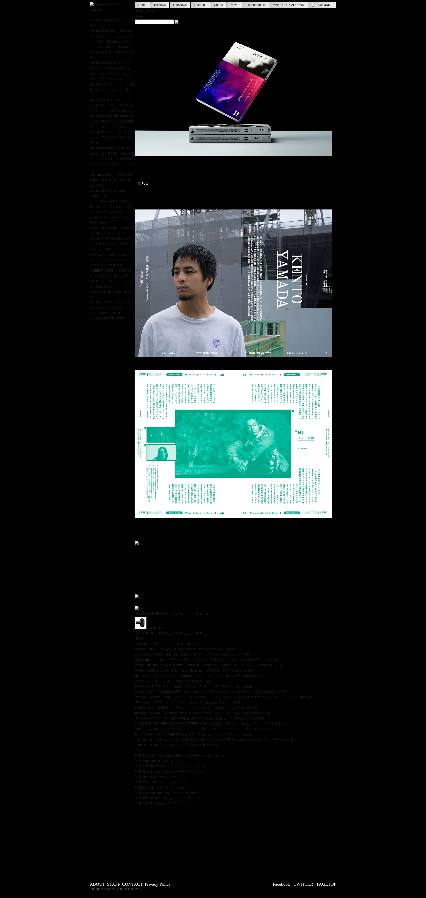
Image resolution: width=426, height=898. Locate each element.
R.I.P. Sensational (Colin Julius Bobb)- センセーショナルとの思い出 (180, 755)
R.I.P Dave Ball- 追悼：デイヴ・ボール (160, 782)
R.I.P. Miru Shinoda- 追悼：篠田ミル (158, 761)
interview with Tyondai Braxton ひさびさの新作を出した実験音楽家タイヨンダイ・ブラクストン (112, 121)
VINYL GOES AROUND (288, 5)
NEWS (139, 638)
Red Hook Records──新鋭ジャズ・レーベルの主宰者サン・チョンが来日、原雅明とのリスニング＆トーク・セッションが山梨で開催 (224, 697)
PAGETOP (326, 884)
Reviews (160, 5)
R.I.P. (138, 750)
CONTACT (132, 884)
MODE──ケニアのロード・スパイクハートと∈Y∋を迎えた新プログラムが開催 (188, 702)
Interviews (180, 5)
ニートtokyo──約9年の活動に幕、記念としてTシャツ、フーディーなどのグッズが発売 (192, 654)
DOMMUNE (324, 5)
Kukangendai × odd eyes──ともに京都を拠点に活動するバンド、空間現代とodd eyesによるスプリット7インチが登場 (214, 739)
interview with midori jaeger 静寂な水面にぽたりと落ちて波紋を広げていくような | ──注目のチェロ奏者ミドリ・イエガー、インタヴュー (112, 158)
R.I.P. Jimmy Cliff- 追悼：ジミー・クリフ (161, 776)
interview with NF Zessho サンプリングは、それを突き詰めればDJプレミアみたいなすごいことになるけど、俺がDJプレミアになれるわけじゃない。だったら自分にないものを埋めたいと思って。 (112, 79)
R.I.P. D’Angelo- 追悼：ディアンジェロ (160, 787)
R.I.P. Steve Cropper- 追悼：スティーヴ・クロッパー (170, 771)
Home (142, 5)
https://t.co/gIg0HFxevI (149, 613)
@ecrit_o (201, 633)
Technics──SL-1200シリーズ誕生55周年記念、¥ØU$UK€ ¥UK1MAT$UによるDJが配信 (193, 686)
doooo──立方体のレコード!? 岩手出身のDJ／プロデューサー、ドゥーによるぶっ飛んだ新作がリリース (205, 729)
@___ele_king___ (177, 613)
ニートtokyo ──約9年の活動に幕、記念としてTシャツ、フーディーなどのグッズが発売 (111, 207)
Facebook (281, 884)
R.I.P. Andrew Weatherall (106, 265)
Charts (218, 5)
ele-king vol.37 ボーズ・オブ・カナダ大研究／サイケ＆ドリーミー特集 (112, 137)
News (234, 5)
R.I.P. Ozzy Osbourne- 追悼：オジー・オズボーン (167, 792)
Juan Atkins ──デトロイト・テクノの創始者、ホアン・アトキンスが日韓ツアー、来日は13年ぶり (112, 106)
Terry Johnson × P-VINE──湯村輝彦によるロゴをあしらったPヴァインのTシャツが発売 (193, 734)
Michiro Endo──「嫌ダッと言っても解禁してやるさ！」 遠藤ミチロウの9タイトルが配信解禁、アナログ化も (208, 659)
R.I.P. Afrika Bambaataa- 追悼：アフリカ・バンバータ (170, 766)
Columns (200, 5)
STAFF (113, 884)
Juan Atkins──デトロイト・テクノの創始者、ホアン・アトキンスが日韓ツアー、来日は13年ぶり (199, 675)
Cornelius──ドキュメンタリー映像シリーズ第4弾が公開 (172, 681)
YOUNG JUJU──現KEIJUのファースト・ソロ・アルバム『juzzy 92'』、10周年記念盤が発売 (196, 707)
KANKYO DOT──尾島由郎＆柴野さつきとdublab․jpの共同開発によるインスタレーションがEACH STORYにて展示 (211, 691)
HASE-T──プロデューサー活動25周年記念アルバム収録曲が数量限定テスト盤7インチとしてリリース (202, 718)
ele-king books (256, 5)
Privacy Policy (158, 884)
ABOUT (97, 884)
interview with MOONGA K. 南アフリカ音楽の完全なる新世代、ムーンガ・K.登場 (112, 244)
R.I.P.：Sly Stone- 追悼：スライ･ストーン (162, 803)
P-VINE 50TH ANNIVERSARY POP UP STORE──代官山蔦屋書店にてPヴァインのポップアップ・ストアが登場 (209, 723)
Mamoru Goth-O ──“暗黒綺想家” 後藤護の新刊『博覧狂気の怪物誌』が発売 (111, 180)
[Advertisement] (235, 840)
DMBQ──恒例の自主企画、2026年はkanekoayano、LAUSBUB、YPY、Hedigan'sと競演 (194, 670)
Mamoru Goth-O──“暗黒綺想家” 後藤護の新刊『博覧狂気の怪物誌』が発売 (184, 649)
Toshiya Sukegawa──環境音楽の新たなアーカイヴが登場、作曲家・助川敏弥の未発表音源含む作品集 (203, 713)
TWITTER (303, 884)
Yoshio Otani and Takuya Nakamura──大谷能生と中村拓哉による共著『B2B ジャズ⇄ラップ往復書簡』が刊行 (209, 665)
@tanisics (202, 613)
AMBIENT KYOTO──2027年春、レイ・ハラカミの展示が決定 (176, 745)
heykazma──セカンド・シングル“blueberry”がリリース (172, 644)
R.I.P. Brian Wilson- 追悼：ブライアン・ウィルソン (168, 798)
